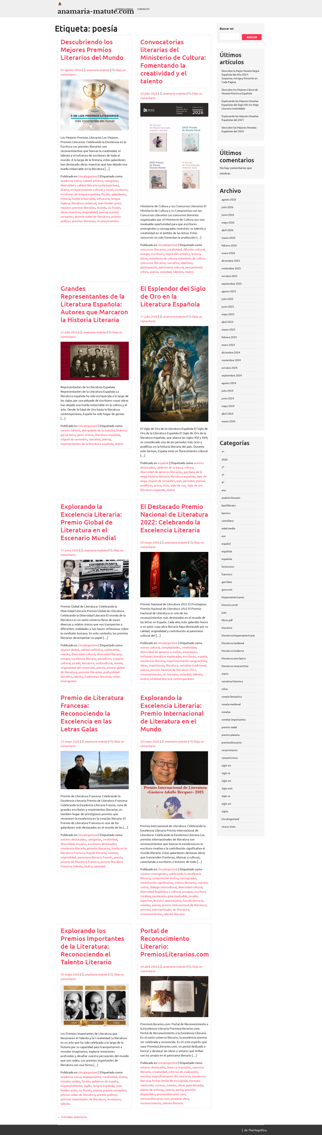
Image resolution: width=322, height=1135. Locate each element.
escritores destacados (102, 844)
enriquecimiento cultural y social (91, 189)
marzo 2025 (228, 329)
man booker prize (109, 203)
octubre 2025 (229, 276)
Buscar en (226, 28)
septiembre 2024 (232, 375)
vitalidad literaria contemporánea (172, 678)
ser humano (170, 674)
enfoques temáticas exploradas (160, 656)
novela (118, 663)
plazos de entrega (152, 1089)
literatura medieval (233, 643)
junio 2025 (228, 306)
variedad (99, 866)
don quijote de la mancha (98, 430)
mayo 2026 (228, 222)
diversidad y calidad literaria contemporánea (90, 185)
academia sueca (71, 180)
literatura (88, 663)
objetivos (187, 262)
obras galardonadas (190, 1085)
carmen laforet (70, 430)
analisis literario (231, 497)
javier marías (85, 434)
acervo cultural (150, 647)
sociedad (165, 271)
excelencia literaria (83, 658)
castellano (228, 520)
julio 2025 (227, 298)
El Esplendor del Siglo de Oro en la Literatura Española (173, 296)
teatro (189, 271)
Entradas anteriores (74, 1117)
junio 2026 (228, 214)
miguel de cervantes (74, 439)
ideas (143, 665)
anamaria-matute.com (96, 11)
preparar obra (180, 1098)
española (227, 551)
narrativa (173, 262)
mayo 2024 (228, 406)
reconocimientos (108, 221)
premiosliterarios (232, 742)
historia (65, 198)
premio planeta (230, 734)
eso (224, 536)
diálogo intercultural (163, 887)
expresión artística (178, 254)
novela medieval (231, 704)
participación (148, 267)
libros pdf (227, 620)
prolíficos (146, 485)
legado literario (96, 852)
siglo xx (226, 796)
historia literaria (158, 476)
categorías (111, 180)
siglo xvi (226, 780)
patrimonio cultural (171, 267)
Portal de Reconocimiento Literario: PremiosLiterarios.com (174, 942)
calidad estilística (91, 649)
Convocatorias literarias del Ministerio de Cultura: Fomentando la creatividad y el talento (173, 61)
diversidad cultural (83, 654)
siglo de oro (178, 485)
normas (160, 1085)
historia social (230, 604)
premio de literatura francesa (80, 861)
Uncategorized (88, 176)
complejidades (170, 647)
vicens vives (229, 826)
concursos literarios (153, 249)
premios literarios (83, 221)
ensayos (81, 844)
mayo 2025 (228, 314)
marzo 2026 (228, 237)
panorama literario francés (95, 857)
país (179, 481)
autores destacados (73, 839)
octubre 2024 (229, 367)
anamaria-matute (98, 70)
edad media (228, 528)
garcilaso (227, 581)
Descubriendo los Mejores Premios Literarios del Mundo (92, 49)
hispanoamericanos (233, 597)
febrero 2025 (229, 337)
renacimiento (229, 750)
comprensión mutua (165, 878)
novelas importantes (234, 719)
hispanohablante (71, 1085)
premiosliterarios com (171, 1094)
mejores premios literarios (78, 207)
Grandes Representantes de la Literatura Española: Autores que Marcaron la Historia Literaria (94, 304)
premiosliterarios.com (154, 1098)
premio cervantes (114, 1090)
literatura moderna (233, 650)
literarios (227, 627)
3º (223, 474)
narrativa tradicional (193, 665)
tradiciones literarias (98, 676)
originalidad (90, 212)
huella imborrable (83, 198)
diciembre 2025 (231, 260)
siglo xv (226, 773)
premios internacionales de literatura (164, 909)
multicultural (104, 663)
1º (223, 451)
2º (223, 467)
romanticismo (230, 757)
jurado (76, 663)
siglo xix (226, 765)
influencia (103, 198)
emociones (190, 652)
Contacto (143, 9)
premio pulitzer (107, 1094)
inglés (88, 1085)
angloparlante (92, 1076)
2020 (225, 459)
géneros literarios (98, 848)
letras (144, 258)
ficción (105, 194)
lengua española (104, 1085)
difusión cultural (194, 249)
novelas (113, 852)
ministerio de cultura (163, 258)
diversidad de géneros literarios (161, 472)
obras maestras (71, 212)
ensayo (145, 254)
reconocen (114, 1099)
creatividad (174, 249)
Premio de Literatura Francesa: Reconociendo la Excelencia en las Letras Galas (92, 713)
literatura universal (83, 203)
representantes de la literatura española (87, 443)
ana (224, 490)
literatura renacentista (235, 666)
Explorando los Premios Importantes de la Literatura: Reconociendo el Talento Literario (92, 946)
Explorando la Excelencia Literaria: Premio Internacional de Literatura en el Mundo (172, 713)
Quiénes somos (124, 9)
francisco (227, 574)
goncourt (227, 589)
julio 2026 (227, 207)
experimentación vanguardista (187, 661)
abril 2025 (227, 321)
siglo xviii (227, 788)
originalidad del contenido (78, 667)
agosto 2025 (229, 291)
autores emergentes (153, 873)
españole (227, 559)
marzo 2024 (228, 421)
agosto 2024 (229, 383)
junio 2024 (228, 398)
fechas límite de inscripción (170, 1080)
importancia (156, 665)
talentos (178, 271)
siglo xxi (226, 803)
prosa (157, 485)
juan (224, 612)
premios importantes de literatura (83, 1099)
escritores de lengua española (80, 194)
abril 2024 (227, 413)
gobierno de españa (105, 1081)
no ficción (114, 207)
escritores (121, 189)
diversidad (67, 844)
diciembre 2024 (231, 352)
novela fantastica (232, 696)
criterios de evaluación (183, 1071)
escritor (145, 1076)
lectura (196, 254)
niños (225, 689)
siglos (225, 811)
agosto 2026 (229, 199)
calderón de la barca (170, 467)
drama (65, 189)
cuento (65, 654)
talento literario (174, 914)
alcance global (70, 649)
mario (225, 673)
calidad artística (93, 180)
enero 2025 (228, 344)
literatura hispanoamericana (238, 635)
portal (179, 1089)
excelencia (159, 896)
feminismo (228, 566)
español (163, 463)
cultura (188, 467)
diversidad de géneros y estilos (160, 652)
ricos (166, 485)
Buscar (252, 37)
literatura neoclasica (234, 658)
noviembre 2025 (231, 268)
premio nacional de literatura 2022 (173, 669)
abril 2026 (227, 230)
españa (202, 656)
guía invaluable (177, 896)
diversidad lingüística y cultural (160, 891)
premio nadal (229, 727)
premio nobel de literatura (92, 216)
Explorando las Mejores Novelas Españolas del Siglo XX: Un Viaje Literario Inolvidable (240, 104)
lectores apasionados (167, 900)
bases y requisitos (179, 1067)
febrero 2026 (229, 245)
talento (78, 676)
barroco (226, 513)
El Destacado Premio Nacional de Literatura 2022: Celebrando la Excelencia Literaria (174, 518)
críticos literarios (185, 882)
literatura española (107, 434)
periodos (189, 481)
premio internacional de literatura (184, 905)
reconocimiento (150, 674)
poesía (103, 212)
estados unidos (70, 1081)
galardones (118, 194)
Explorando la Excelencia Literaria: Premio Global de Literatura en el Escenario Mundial (91, 522)
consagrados (188, 878)
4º (223, 482)
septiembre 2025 (232, 283)
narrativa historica (232, 681)
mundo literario (193, 900)
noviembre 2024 (231, 360)
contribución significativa (156, 882)
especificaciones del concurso (171, 1076)
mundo (101, 207)
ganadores (104, 658)
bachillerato (229, 505)
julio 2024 (227, 390)
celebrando (111, 649)
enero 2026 (228, 253)
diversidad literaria (109, 654)
